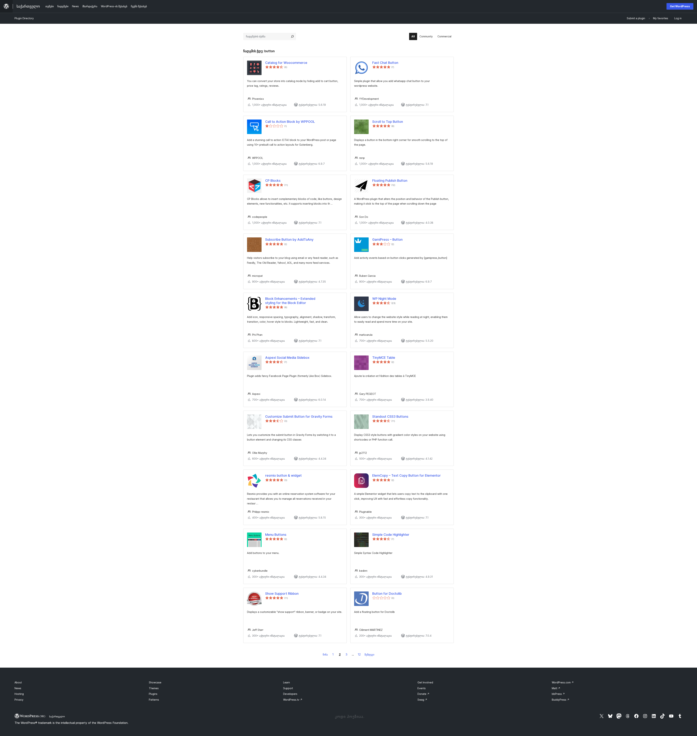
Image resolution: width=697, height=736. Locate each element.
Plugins (153, 693)
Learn (286, 682)
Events (421, 688)
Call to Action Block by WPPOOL (290, 122)
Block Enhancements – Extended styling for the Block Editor (290, 301)
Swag (422, 699)
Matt (556, 688)
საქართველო (57, 716)
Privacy (19, 699)
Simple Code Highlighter (390, 534)
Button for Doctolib (387, 593)
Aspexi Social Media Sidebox (287, 357)
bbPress (558, 693)
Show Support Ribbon (282, 593)
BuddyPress (560, 699)
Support (288, 688)
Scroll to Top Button (387, 122)
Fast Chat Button (385, 63)
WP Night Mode (384, 299)
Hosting (19, 693)
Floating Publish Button (389, 180)
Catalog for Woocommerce (286, 63)
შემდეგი (369, 654)
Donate (423, 693)
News (18, 688)
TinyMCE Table (383, 357)
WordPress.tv (292, 699)
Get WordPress (680, 6)
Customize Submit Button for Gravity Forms (299, 416)
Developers (290, 693)
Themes (154, 688)
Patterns (154, 699)
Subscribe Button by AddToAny (289, 239)
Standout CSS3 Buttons (390, 416)
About (18, 682)
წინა (325, 654)
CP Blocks (273, 180)
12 (359, 654)
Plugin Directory (24, 18)
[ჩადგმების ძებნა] (292, 36)
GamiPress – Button (387, 239)
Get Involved (425, 682)
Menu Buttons (275, 534)
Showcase (155, 682)
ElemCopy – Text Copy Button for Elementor (406, 475)
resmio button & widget (283, 475)
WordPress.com (563, 682)
